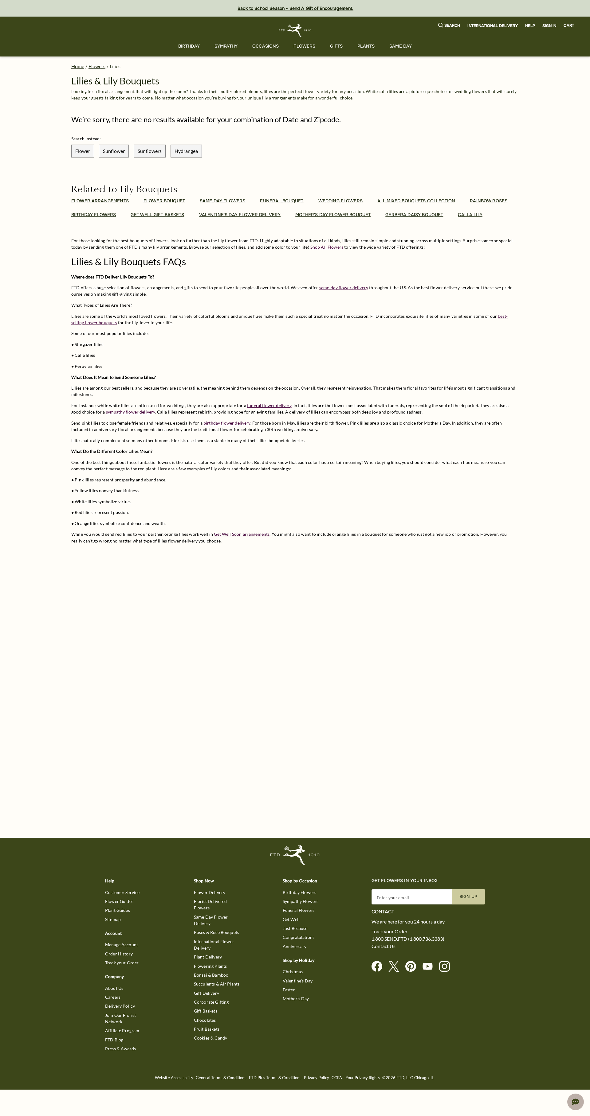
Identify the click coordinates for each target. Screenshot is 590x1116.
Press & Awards (120, 1048)
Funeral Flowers (298, 910)
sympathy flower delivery (130, 411)
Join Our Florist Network (120, 1018)
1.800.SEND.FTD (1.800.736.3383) (408, 938)
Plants (366, 46)
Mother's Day (296, 998)
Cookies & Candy (210, 1037)
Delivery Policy (120, 1006)
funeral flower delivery (269, 405)
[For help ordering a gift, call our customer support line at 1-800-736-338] (295, 30)
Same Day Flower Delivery (211, 920)
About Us (114, 988)
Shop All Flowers (326, 247)
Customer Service (122, 892)
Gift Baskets (205, 1010)
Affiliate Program (122, 1030)
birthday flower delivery (226, 423)
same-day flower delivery (343, 287)
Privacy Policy (316, 1077)
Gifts (336, 46)
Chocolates (205, 1020)
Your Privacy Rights (363, 1077)
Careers (112, 997)
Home (77, 66)
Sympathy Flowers (300, 901)
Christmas (293, 971)
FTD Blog (114, 1039)
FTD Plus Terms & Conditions (275, 1077)
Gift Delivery (206, 993)
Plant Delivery (208, 956)
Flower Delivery (209, 892)
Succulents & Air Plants (216, 983)
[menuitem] (189, 46)
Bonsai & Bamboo (211, 975)
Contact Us (383, 946)
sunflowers (150, 151)
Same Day (400, 46)
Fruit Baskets (206, 1029)
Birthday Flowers (299, 892)
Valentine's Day (298, 980)
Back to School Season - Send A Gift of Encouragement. (295, 8)
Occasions (265, 46)
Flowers (304, 46)
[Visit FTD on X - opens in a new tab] (396, 966)
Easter (289, 989)
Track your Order (122, 962)
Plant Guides (117, 910)
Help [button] (530, 25)
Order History (119, 953)
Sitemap (113, 919)
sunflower (114, 151)
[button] (449, 26)
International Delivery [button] (492, 25)
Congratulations (298, 937)
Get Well (291, 919)
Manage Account (121, 944)
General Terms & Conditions (221, 1077)
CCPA (337, 1077)
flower (82, 151)
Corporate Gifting (211, 1002)
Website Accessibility (174, 1077)
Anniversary (295, 946)
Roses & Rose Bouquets (216, 932)
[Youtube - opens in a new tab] (430, 966)
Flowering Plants (210, 966)
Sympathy (226, 46)
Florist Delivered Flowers (210, 904)
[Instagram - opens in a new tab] (447, 966)
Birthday (189, 46)
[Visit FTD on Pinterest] (413, 966)
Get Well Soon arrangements (241, 534)
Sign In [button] (549, 25)
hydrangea (186, 151)
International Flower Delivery (214, 945)
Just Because (295, 928)
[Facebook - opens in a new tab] (379, 966)
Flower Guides (119, 901)
